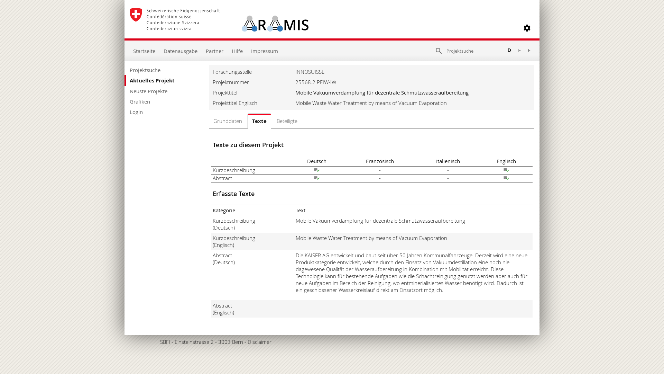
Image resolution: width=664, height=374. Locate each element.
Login (136, 111)
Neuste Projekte (148, 91)
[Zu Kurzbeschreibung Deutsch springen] (317, 170)
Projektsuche (145, 69)
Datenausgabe (180, 50)
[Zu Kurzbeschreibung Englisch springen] (506, 170)
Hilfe (237, 50)
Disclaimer (259, 341)
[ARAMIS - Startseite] (219, 28)
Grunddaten (227, 120)
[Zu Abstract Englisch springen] (506, 178)
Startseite (144, 50)
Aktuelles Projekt (152, 80)
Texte (259, 121)
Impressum (264, 50)
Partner (214, 50)
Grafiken (140, 101)
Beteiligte (287, 120)
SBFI (165, 341)
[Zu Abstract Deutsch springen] (317, 178)
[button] (527, 28)
